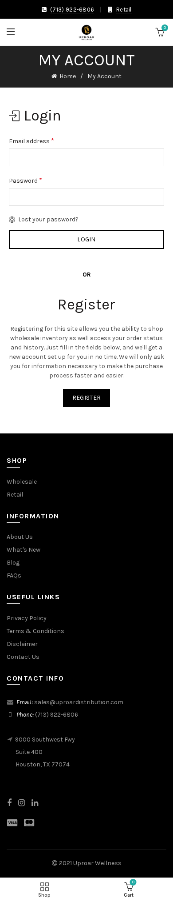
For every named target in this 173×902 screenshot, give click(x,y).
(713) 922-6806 (72, 9)
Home (67, 76)
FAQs (14, 575)
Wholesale (22, 481)
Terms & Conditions (35, 631)
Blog (13, 562)
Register (86, 397)
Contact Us (23, 657)
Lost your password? (48, 219)
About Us (20, 537)
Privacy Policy (27, 618)
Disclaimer (22, 644)
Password (25, 180)
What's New (23, 549)
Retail (124, 9)
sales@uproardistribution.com (78, 702)
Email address (31, 140)
